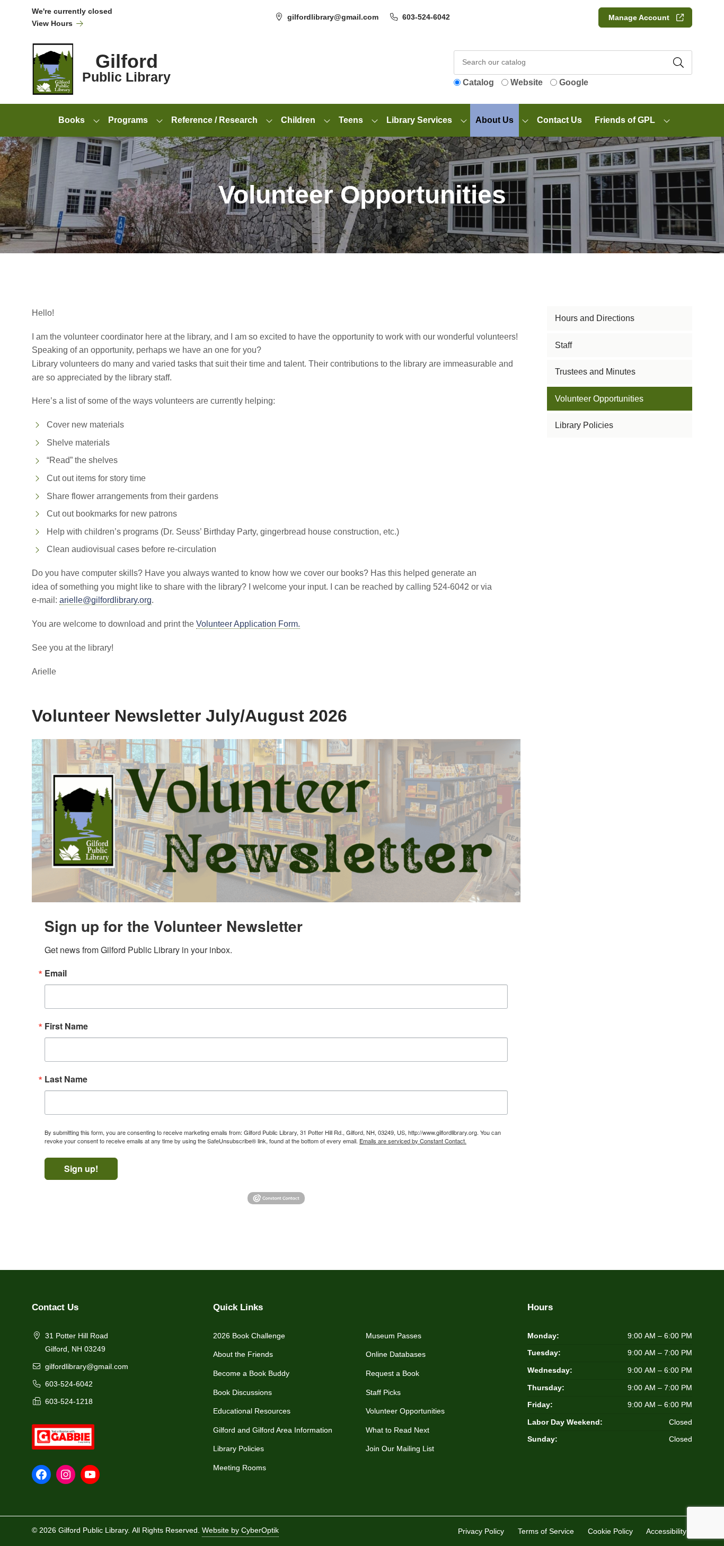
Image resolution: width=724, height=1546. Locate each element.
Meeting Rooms (239, 1467)
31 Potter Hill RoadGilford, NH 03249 (76, 1342)
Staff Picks (383, 1392)
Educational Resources (251, 1411)
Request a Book (392, 1373)
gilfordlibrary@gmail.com (332, 17)
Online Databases (396, 1354)
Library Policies (238, 1448)
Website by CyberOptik (240, 1530)
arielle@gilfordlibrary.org (105, 600)
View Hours (53, 23)
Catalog (478, 82)
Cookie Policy (610, 1530)
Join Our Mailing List (400, 1448)
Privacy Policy (481, 1530)
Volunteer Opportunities (405, 1411)
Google (573, 82)
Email (56, 973)
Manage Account (638, 17)
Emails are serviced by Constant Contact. (412, 1140)
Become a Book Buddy (251, 1373)
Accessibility (666, 1530)
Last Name (66, 1079)
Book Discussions (242, 1392)
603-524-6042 (426, 17)
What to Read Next (397, 1430)
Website (526, 82)
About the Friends (243, 1354)
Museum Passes (393, 1335)
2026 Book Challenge (249, 1335)
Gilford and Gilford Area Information (272, 1430)
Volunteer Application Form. (248, 623)
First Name (66, 1026)
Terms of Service (546, 1530)
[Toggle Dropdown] (96, 120)
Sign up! (81, 1168)
